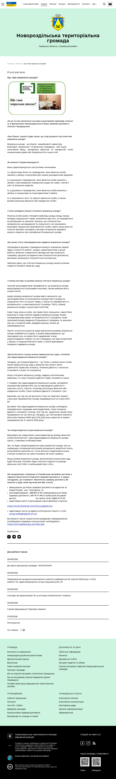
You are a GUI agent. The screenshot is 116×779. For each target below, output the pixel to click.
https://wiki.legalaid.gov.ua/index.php (25, 524)
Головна (10, 64)
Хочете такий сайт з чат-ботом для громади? (32, 756)
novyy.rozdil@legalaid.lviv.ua (23, 514)
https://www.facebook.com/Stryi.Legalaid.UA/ (30, 506)
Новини (19, 64)
